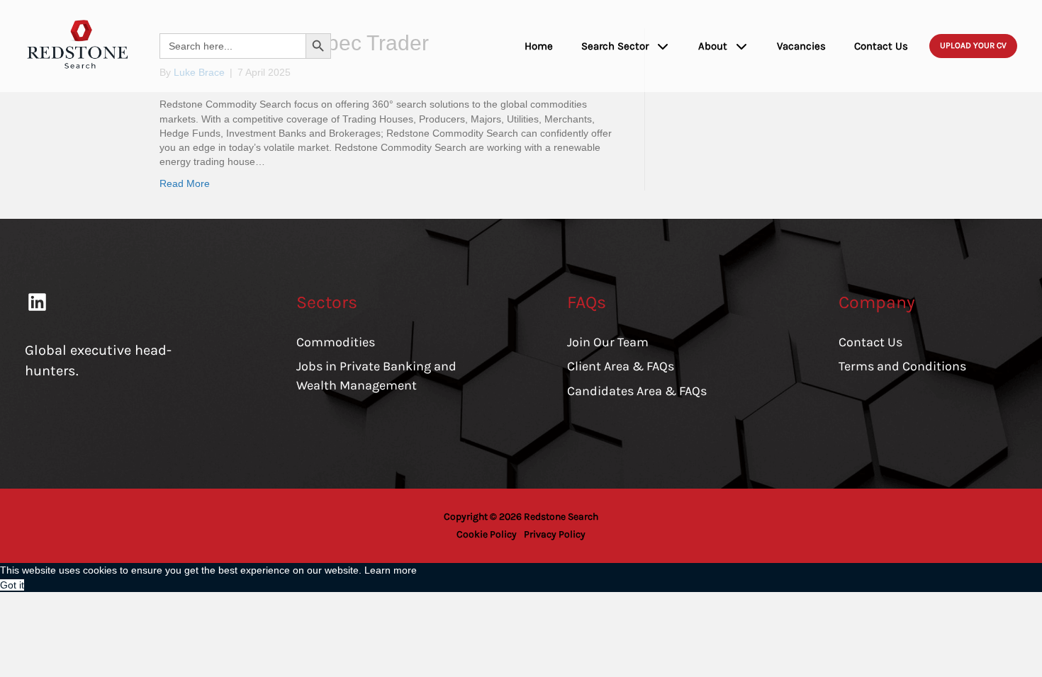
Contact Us (881, 46)
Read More (184, 183)
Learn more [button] (390, 570)
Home (539, 46)
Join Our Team (608, 342)
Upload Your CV (973, 45)
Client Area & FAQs (620, 366)
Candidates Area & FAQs (637, 391)
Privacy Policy (555, 534)
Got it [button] (12, 585)
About (712, 46)
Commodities (335, 342)
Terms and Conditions (902, 366)
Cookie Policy (486, 534)
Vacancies (801, 46)
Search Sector (615, 46)
